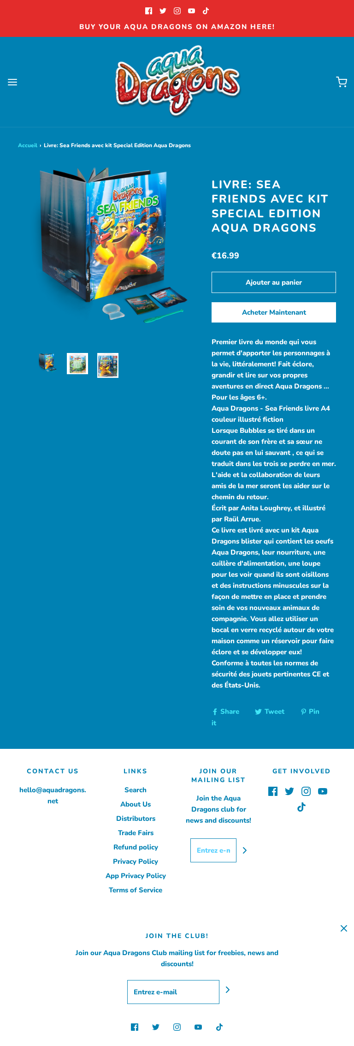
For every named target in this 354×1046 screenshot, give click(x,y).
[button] (47, 365)
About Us (135, 804)
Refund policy (135, 847)
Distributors (135, 818)
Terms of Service (135, 890)
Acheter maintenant (274, 312)
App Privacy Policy (136, 875)
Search (135, 790)
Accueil (27, 145)
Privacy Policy (135, 861)
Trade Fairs (135, 832)
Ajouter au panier (274, 282)
